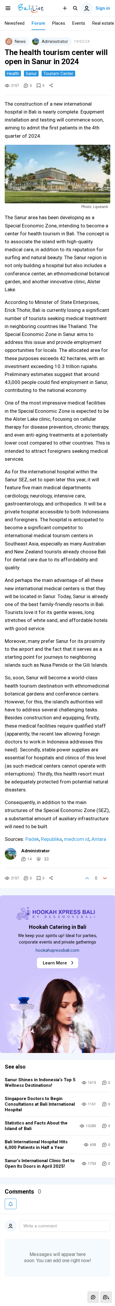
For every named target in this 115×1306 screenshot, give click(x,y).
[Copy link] (51, 85)
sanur (31, 73)
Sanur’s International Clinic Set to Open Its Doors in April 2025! (40, 1163)
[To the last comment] (106, 1297)
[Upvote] (87, 878)
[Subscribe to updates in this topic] (11, 1204)
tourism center (58, 73)
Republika (51, 839)
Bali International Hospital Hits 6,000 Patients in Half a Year (36, 1144)
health (13, 73)
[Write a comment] (93, 1297)
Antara (98, 839)
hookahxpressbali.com (57, 950)
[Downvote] (105, 878)
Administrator (35, 851)
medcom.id (76, 839)
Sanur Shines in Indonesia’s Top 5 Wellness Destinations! (40, 1082)
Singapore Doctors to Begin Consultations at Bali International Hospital (40, 1104)
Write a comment (40, 1226)
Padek (32, 839)
